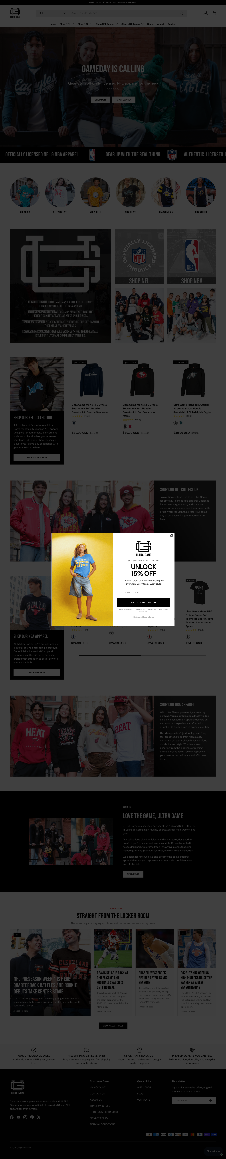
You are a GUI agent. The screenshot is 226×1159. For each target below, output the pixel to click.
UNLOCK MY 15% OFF (144, 602)
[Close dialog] (171, 535)
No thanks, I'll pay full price (143, 617)
